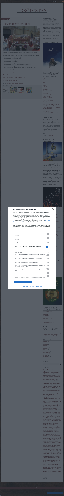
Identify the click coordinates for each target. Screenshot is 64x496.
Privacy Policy (39, 286)
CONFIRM (23, 282)
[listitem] (32, 231)
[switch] (47, 234)
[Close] (53, 209)
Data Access (32, 286)
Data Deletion (25, 286)
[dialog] (32, 248)
